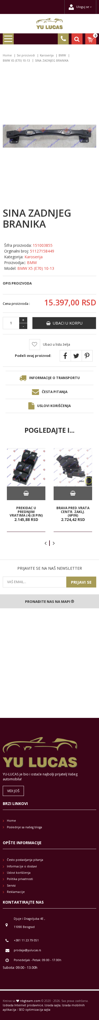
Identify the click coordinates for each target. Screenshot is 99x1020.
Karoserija (47, 55)
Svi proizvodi (26, 55)
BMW (62, 55)
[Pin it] (87, 356)
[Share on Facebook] (65, 356)
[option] (26, 490)
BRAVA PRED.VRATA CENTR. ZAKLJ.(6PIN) (72, 511)
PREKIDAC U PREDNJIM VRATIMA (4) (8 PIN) (26, 511)
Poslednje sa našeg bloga (24, 827)
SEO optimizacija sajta (34, 1010)
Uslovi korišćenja (54, 405)
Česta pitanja (54, 391)
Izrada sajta (53, 1005)
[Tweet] (76, 356)
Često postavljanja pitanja (25, 860)
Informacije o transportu (54, 378)
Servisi (11, 885)
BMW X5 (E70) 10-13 (16, 60)
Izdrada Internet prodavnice (23, 1005)
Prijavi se (81, 582)
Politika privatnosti (20, 879)
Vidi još (13, 791)
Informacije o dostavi (22, 866)
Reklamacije (16, 892)
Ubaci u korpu (66, 323)
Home (7, 55)
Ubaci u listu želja (56, 344)
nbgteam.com (30, 1001)
